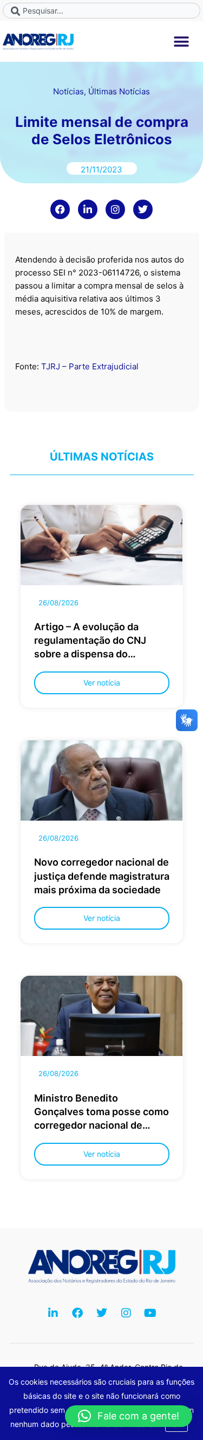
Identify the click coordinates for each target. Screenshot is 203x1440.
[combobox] (101, 10)
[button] (181, 41)
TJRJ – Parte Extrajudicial (91, 366)
